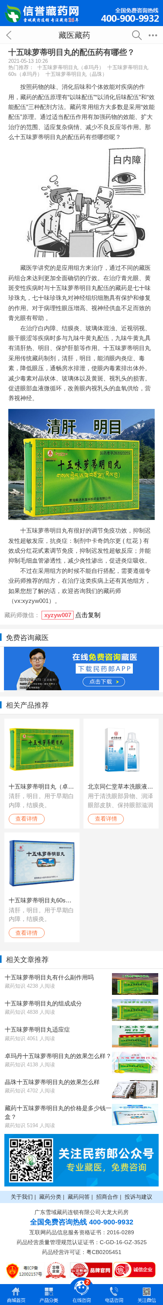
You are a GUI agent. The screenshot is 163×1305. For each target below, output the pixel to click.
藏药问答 (79, 1197)
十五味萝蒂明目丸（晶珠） (76, 74)
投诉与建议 (138, 1197)
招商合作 (107, 1197)
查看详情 (26, 818)
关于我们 (22, 1197)
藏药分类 (50, 1197)
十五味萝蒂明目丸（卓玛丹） (70, 67)
